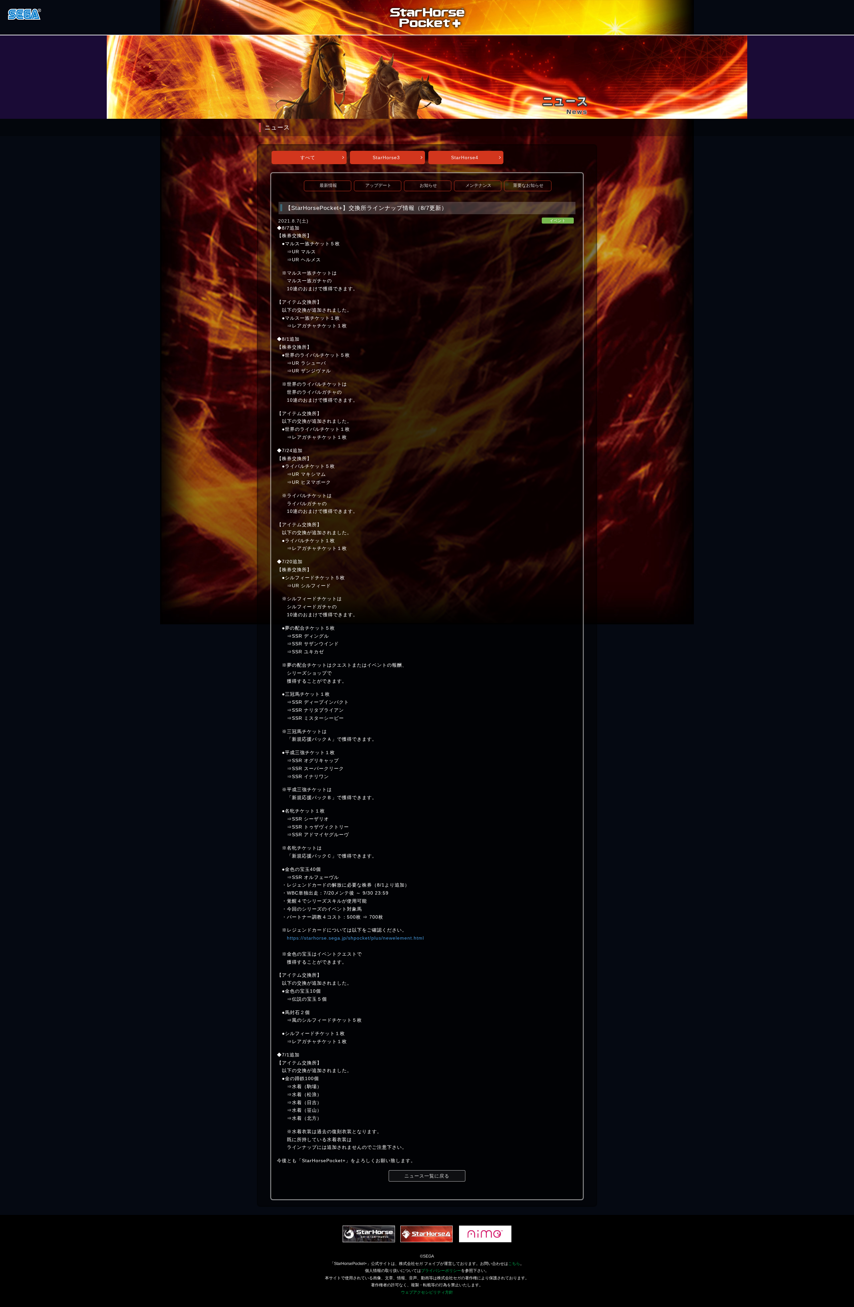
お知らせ (428, 185)
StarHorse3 (386, 157)
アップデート (378, 185)
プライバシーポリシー (441, 1270)
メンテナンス (478, 185)
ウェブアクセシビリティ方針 (427, 1292)
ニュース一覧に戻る (426, 1176)
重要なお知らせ (528, 185)
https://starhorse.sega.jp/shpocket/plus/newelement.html (355, 938)
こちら (514, 1263)
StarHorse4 (464, 157)
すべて (307, 157)
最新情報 (328, 185)
